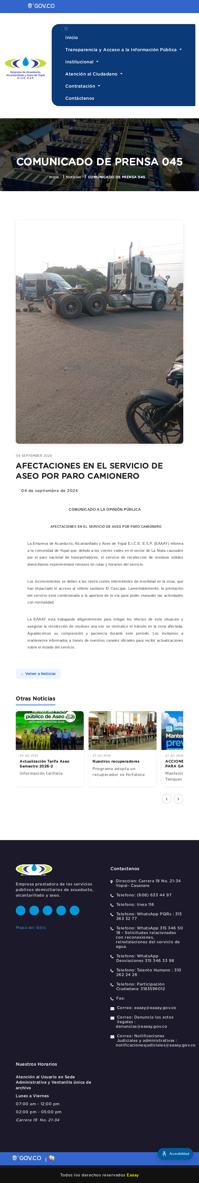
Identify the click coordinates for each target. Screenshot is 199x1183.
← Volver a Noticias (38, 674)
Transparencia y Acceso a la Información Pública (121, 50)
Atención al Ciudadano (92, 74)
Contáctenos (79, 98)
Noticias (73, 177)
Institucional (80, 62)
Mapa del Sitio (31, 928)
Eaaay (133, 1175)
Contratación (81, 86)
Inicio (71, 38)
